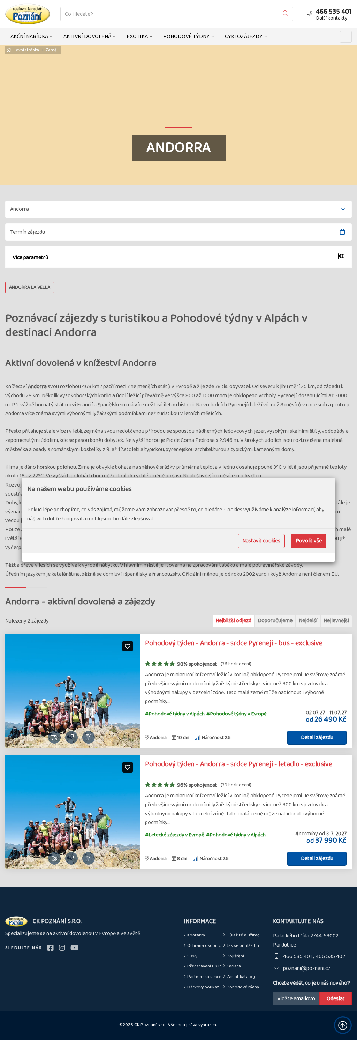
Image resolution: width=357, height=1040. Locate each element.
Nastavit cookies (261, 540)
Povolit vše (309, 540)
